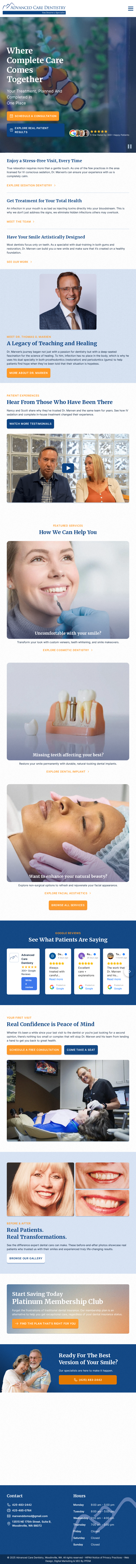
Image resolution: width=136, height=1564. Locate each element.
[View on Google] (52, 956)
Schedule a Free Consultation (34, 1049)
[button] (130, 9)
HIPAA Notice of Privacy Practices (103, 1557)
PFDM (87, 1561)
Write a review (29, 984)
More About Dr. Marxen (28, 373)
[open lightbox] (68, 468)
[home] (34, 8)
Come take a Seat (81, 1049)
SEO (77, 1561)
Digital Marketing (63, 1561)
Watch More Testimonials (30, 423)
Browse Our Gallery (25, 1258)
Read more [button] (56, 979)
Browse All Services (68, 905)
